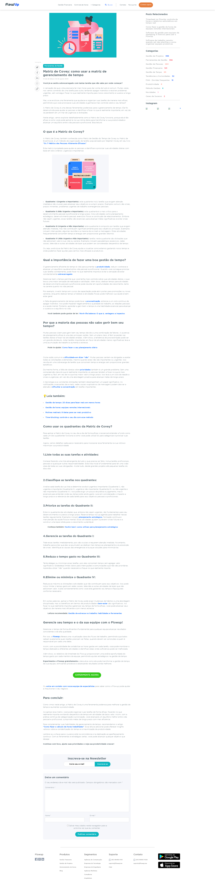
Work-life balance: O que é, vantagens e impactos (102, 313)
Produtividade (154, 84)
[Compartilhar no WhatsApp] (37, 83)
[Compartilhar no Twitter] (37, 67)
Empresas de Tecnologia (92, 863)
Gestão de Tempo (156, 72)
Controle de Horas (81, 5)
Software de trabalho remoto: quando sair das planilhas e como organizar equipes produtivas (161, 42)
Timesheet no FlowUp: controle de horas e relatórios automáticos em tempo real (162, 21)
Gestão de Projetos (157, 56)
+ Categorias (95, 5)
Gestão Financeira (65, 5)
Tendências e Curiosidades (160, 76)
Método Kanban (154, 88)
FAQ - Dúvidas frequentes (159, 80)
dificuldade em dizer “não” (76, 357)
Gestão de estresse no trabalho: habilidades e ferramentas (95, 613)
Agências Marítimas (90, 870)
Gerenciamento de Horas (68, 867)
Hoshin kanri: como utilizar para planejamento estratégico (91, 527)
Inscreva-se (102, 764)
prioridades (85, 370)
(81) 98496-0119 (117, 859)
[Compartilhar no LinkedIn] (37, 78)
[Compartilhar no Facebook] (37, 73)
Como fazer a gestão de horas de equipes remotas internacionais (161, 28)
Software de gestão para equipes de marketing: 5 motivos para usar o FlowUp (162, 34)
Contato (123, 5)
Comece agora (145, 4)
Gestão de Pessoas (157, 64)
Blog (61, 870)
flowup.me (132, 5)
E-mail (93, 815)
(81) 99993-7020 (142, 859)
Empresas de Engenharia (92, 867)
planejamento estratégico (90, 517)
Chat (110, 867)
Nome (48, 815)
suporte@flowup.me (115, 863)
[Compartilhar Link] (37, 89)
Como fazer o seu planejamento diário (79, 347)
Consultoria (88, 874)
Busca (110, 5)
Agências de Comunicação (93, 859)
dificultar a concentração (63, 387)
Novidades (152, 92)
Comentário (50, 787)
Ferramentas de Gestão (159, 60)
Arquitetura (88, 878)
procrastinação (93, 301)
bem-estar (103, 603)
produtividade (103, 267)
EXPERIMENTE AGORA (87, 675)
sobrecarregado (65, 274)
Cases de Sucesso (155, 96)
